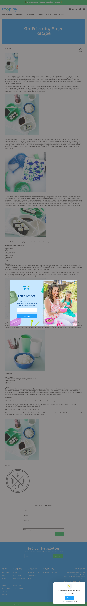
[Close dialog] (74, 282)
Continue (27, 316)
